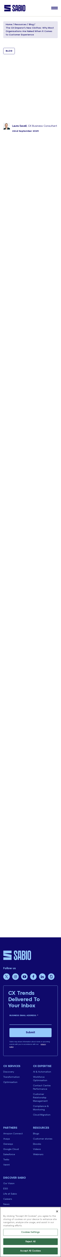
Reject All (30, 1242)
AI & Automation (42, 1072)
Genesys (8, 1144)
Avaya (6, 1139)
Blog (31, 25)
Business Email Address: (23, 1015)
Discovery (8, 1072)
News (6, 1204)
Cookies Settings (30, 1232)
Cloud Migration (41, 1115)
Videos (37, 1149)
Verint (6, 1165)
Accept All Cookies (30, 1251)
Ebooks (37, 1144)
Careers (7, 1199)
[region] (30, 1232)
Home (9, 25)
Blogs (36, 1134)
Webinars (38, 1154)
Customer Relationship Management (40, 1097)
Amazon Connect (13, 1134)
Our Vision (8, 1184)
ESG (5, 1189)
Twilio (6, 1160)
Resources (20, 25)
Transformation (11, 1077)
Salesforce (9, 1154)
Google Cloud (11, 1149)
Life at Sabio (10, 1194)
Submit (30, 1032)
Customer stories (42, 1139)
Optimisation (10, 1082)
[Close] (57, 1211)
